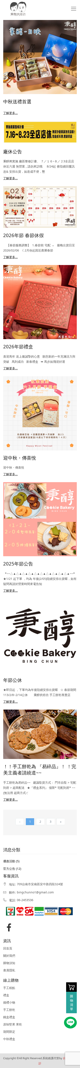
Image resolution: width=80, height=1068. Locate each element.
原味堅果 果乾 (12, 1024)
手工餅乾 (9, 1009)
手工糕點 (9, 987)
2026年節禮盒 (18, 346)
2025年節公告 (18, 563)
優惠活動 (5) (11, 861)
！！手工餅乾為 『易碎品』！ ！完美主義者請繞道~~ (39, 769)
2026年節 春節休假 (23, 235)
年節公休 (12, 680)
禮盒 (6, 995)
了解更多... (10, 112)
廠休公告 (12, 151)
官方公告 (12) (12, 869)
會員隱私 (9, 970)
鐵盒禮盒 (9, 1017)
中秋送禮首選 (17, 101)
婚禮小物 (9, 1002)
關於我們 (9, 955)
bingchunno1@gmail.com (35, 892)
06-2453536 (25, 900)
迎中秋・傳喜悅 (19, 457)
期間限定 (9, 1031)
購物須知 (9, 962)
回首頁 (7, 948)
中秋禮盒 (9, 1039)
